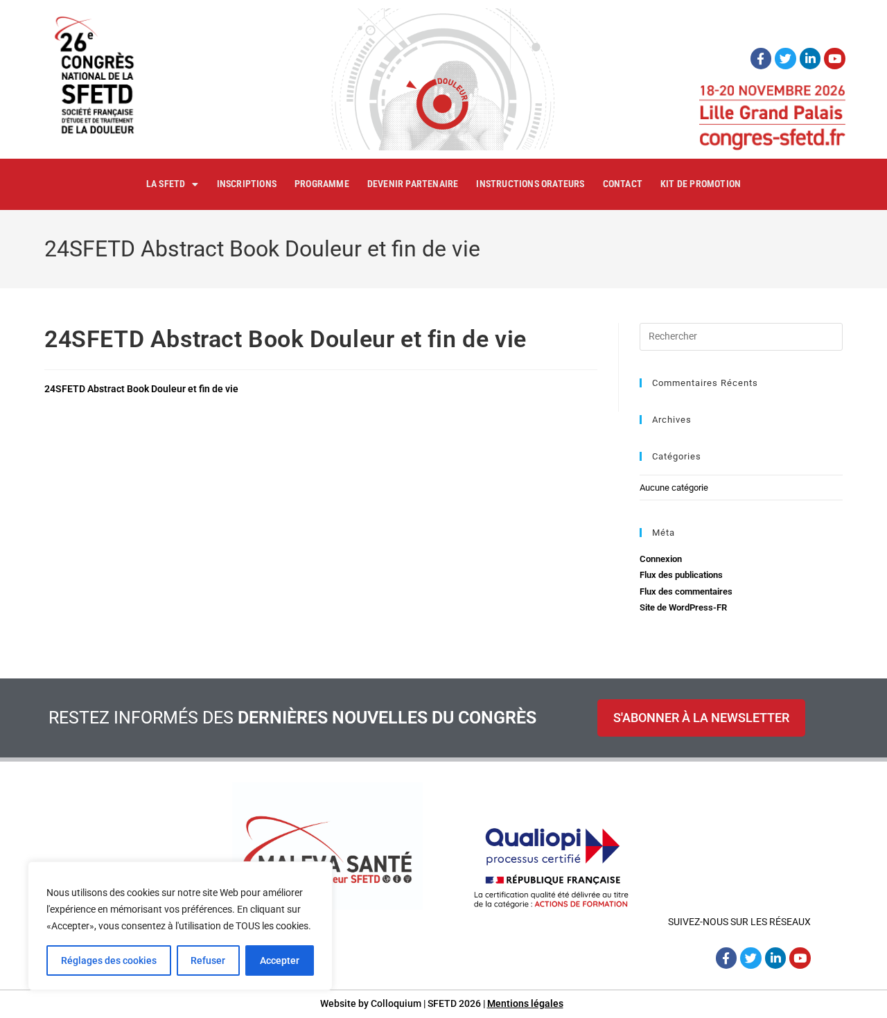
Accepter (279, 960)
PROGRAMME (322, 183)
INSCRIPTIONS (246, 183)
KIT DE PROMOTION (700, 183)
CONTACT (622, 183)
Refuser (208, 960)
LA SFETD (166, 183)
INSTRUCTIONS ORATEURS (530, 183)
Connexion (661, 559)
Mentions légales (525, 1003)
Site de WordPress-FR (683, 607)
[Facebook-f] (761, 58)
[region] (180, 925)
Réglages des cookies (109, 960)
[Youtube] (834, 58)
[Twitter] (785, 58)
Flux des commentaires (686, 591)
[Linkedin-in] (810, 58)
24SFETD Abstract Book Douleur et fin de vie (141, 388)
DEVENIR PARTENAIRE (413, 183)
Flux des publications (681, 575)
